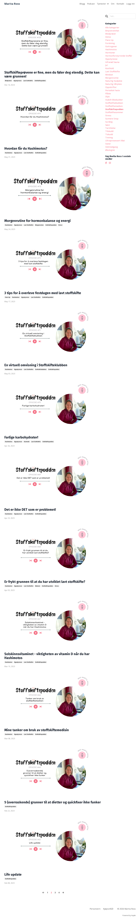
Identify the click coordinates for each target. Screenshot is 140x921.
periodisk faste (112, 90)
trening (109, 137)
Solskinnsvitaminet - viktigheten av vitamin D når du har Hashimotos (46, 656)
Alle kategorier (112, 27)
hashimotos (8, 153)
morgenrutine (39, 225)
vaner (108, 143)
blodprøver (8, 80)
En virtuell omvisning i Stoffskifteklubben (35, 365)
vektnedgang (111, 147)
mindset (37, 586)
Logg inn (130, 3)
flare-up (7, 297)
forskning (110, 43)
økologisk (110, 150)
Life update (13, 874)
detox (108, 37)
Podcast (91, 3)
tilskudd (109, 131)
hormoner (110, 52)
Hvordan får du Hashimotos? (25, 148)
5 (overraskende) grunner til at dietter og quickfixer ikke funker (52, 802)
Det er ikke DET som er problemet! (30, 510)
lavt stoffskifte (28, 80)
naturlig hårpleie (113, 84)
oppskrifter (111, 87)
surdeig (109, 121)
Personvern (95, 908)
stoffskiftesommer (114, 112)
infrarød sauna (112, 62)
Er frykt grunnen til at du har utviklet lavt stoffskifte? (44, 582)
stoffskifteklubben (40, 369)
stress (60, 225)
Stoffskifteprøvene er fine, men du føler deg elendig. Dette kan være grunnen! (52, 74)
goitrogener (111, 46)
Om (112, 3)
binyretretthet (112, 30)
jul (106, 65)
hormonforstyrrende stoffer (118, 55)
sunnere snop (111, 118)
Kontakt (120, 3)
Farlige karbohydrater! (21, 437)
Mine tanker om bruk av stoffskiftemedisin (36, 730)
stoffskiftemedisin (114, 106)
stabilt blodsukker (114, 99)
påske (108, 93)
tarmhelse (110, 128)
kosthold (26, 441)
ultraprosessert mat (115, 140)
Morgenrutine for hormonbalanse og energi (37, 221)
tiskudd (109, 134)
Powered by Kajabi (129, 915)
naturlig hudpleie (113, 81)
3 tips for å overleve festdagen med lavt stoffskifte (42, 293)
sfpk (107, 96)
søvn (107, 125)
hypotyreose (17, 80)
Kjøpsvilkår (108, 908)
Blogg (82, 3)
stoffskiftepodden (40, 80)
